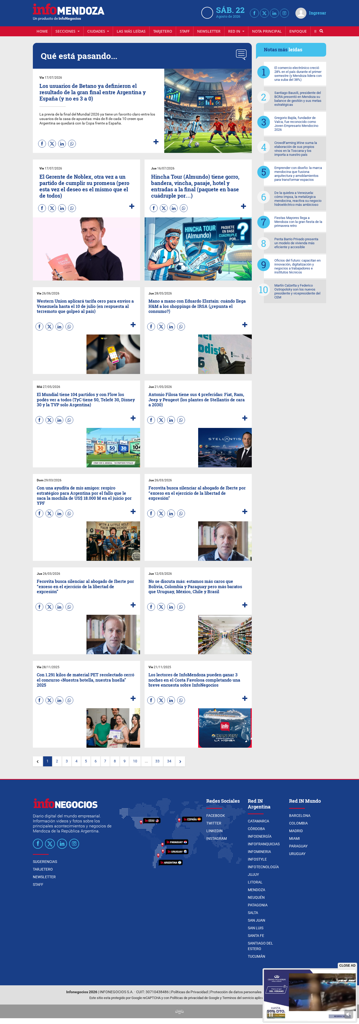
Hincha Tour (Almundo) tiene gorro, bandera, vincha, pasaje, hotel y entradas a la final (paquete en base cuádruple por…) (195, 186)
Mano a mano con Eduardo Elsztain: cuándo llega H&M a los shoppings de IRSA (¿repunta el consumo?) (197, 306)
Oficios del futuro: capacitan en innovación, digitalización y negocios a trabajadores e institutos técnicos (297, 266)
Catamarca (258, 821)
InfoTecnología (263, 867)
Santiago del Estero (260, 946)
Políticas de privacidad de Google (194, 998)
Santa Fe (256, 935)
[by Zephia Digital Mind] (179, 1011)
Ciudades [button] (96, 31)
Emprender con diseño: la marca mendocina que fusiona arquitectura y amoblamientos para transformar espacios (298, 174)
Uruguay (297, 854)
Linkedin (214, 831)
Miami (294, 838)
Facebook (215, 815)
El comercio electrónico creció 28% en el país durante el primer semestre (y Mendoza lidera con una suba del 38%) (298, 74)
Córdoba (256, 829)
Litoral (255, 882)
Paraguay (298, 846)
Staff (184, 31)
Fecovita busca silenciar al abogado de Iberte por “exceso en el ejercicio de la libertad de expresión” (197, 493)
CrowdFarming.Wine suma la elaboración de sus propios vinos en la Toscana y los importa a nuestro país (295, 149)
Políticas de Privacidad (189, 992)
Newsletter (208, 31)
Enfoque (298, 31)
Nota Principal (267, 31)
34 (169, 761)
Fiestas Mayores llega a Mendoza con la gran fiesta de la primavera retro (298, 222)
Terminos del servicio (238, 998)
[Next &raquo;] (180, 761)
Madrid (296, 831)
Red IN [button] (234, 31)
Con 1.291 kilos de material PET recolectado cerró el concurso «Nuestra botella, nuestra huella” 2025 (85, 679)
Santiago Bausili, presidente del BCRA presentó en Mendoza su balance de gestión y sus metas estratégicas (297, 99)
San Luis (255, 928)
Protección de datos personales (235, 992)
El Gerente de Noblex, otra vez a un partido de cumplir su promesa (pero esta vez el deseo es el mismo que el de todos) (84, 186)
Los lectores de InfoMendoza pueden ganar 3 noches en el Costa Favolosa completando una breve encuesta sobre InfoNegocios (194, 679)
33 (157, 761)
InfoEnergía (259, 836)
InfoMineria (259, 852)
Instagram (216, 838)
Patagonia (258, 905)
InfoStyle (257, 859)
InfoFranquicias (264, 844)
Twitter (213, 823)
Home (42, 31)
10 (135, 761)
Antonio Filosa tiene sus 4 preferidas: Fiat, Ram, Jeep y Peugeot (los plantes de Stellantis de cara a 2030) (196, 399)
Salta (253, 913)
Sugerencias (45, 862)
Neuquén (256, 897)
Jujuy (253, 874)
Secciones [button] (65, 31)
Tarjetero (162, 31)
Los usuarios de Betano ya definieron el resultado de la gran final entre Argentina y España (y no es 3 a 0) (92, 92)
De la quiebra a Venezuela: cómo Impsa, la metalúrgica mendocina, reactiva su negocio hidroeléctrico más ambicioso (297, 199)
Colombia (298, 823)
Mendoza (256, 890)
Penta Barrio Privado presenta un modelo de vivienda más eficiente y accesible (296, 243)
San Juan (256, 920)
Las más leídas (131, 31)
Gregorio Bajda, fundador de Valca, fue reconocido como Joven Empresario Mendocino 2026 (296, 124)
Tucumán (256, 956)
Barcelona (299, 815)
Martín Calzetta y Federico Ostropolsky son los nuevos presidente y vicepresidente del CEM (297, 291)
